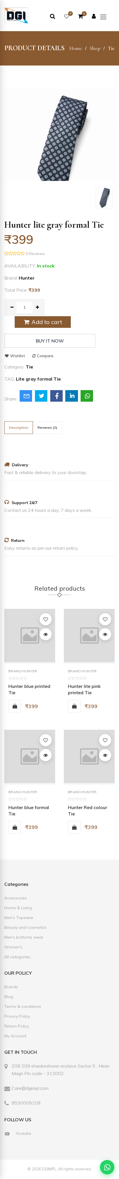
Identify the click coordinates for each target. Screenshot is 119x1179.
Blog (8, 996)
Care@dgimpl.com (30, 1088)
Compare (44, 355)
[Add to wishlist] (46, 619)
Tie (111, 48)
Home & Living (18, 907)
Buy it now (50, 341)
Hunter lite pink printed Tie (84, 689)
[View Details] (46, 634)
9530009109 (26, 1103)
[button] (106, 17)
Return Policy (16, 1026)
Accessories (15, 898)
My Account (15, 1035)
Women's (13, 947)
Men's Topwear (19, 917)
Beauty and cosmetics (25, 927)
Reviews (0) (47, 427)
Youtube (22, 1133)
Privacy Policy (17, 1016)
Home (75, 48)
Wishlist (17, 355)
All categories (17, 956)
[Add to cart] (15, 706)
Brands (11, 986)
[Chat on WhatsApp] (107, 1167)
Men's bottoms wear (23, 937)
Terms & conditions (22, 1006)
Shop (95, 48)
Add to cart (46, 321)
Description (18, 427)
